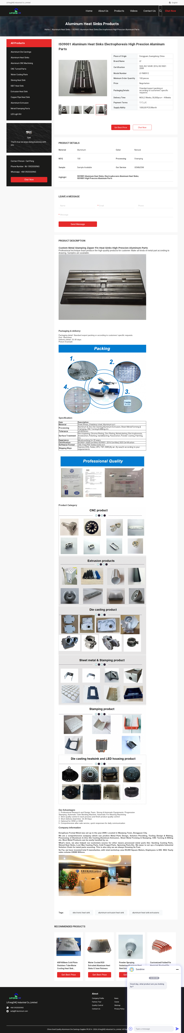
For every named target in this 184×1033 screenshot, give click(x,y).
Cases (116, 1002)
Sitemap (117, 1005)
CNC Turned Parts (18, 69)
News (116, 998)
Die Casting (94, 838)
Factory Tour (96, 1002)
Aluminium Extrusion (20, 103)
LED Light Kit (16, 114)
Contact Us (96, 1009)
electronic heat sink (81, 913)
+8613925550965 (28, 172)
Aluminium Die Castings (21, 52)
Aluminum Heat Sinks (61, 29)
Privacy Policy (119, 1009)
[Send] (177, 1029)
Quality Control (97, 1005)
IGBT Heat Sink (17, 86)
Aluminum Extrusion (109, 838)
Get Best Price (120, 127)
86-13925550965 (32, 166)
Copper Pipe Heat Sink (20, 97)
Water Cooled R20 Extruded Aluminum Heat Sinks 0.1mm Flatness (99, 965)
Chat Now (29, 179)
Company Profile (98, 998)
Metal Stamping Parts (20, 108)
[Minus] (177, 969)
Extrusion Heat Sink (19, 91)
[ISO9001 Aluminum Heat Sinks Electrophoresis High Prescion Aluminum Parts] (83, 78)
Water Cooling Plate (19, 74)
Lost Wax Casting (84, 845)
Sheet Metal (125, 838)
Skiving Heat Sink (18, 80)
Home (47, 29)
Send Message (78, 224)
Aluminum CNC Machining (22, 63)
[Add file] (131, 1029)
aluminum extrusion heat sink (111, 913)
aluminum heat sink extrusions (145, 913)
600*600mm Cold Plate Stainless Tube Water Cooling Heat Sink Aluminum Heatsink (67, 965)
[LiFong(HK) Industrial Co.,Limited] (15, 11)
